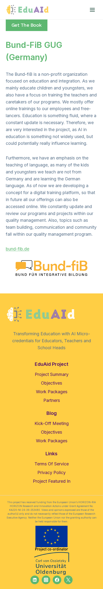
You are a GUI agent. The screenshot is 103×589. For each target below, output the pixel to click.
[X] (68, 580)
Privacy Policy (51, 472)
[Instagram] (46, 580)
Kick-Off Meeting (51, 423)
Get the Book (26, 25)
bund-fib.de (17, 248)
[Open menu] (92, 9)
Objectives (51, 383)
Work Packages (51, 391)
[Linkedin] (34, 580)
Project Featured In (51, 481)
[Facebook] (57, 580)
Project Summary (52, 374)
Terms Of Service (51, 463)
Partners (51, 400)
